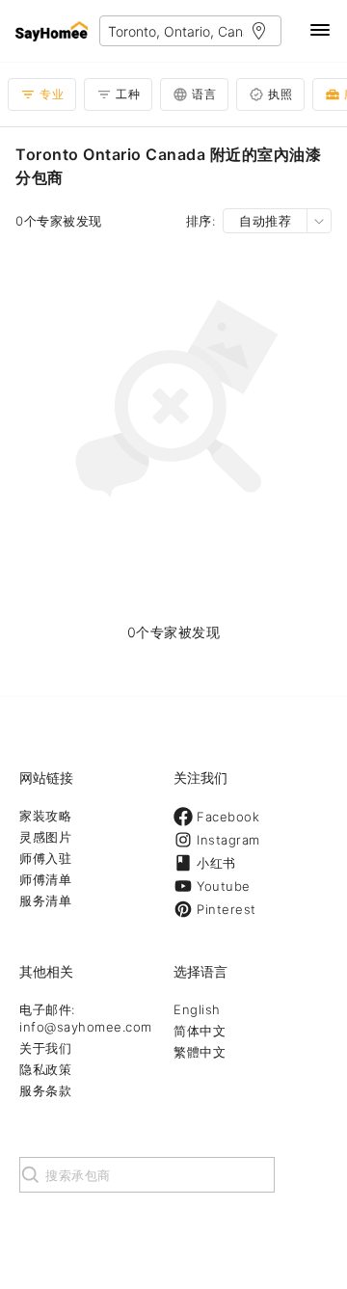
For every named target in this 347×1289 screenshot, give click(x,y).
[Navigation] (320, 31)
